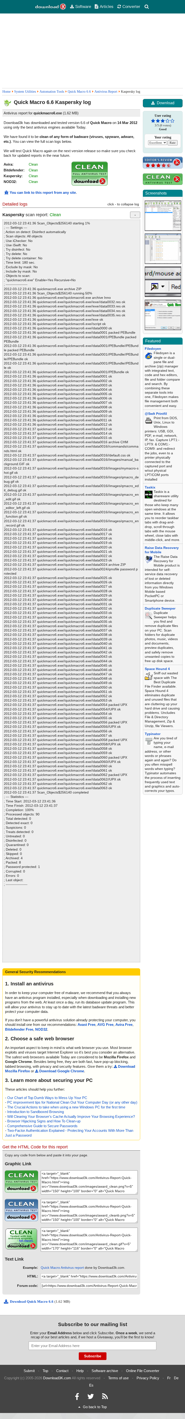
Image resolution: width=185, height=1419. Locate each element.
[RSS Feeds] (105, 1398)
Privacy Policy (148, 1378)
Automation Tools (52, 91)
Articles (106, 6)
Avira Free (123, 1024)
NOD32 (41, 1029)
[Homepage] (51, 6)
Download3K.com (57, 1378)
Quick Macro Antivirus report (62, 1267)
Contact (62, 1371)
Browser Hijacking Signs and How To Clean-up (43, 1121)
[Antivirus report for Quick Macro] (90, 184)
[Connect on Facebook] (77, 1398)
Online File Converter (142, 1371)
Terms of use (118, 1378)
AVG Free (105, 1024)
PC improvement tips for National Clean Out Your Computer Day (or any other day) (72, 1102)
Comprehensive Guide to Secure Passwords (42, 1126)
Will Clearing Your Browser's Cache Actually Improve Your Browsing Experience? (71, 1116)
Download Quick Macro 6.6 (32, 1301)
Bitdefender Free (19, 1029)
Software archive (105, 1371)
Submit (29, 1371)
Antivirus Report (105, 91)
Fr (169, 1378)
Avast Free (86, 1024)
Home (6, 91)
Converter (131, 6)
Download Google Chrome (61, 1071)
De (176, 1378)
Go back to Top (95, 1407)
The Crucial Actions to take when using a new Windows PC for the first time (66, 1107)
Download (165, 103)
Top (45, 1371)
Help (80, 1371)
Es (91, 1385)
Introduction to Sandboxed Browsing (35, 1112)
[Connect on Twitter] (90, 1398)
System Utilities (25, 91)
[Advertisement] (92, 51)
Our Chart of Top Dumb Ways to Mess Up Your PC (47, 1098)
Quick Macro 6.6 (79, 91)
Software (83, 6)
